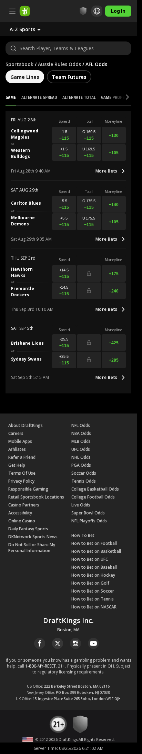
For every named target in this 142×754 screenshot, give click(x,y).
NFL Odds (80, 425)
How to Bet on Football (94, 543)
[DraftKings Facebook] (39, 643)
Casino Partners (23, 505)
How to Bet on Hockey (93, 575)
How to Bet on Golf (90, 583)
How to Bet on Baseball (94, 567)
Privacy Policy (21, 481)
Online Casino (21, 521)
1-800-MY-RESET (40, 666)
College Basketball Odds (95, 489)
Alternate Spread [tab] (39, 97)
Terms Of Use (22, 473)
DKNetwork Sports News (33, 537)
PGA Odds (81, 465)
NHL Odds (81, 457)
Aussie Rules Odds (59, 64)
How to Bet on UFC (89, 559)
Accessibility (20, 513)
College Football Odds (93, 497)
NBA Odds (81, 433)
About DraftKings (25, 425)
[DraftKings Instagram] (75, 643)
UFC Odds (80, 449)
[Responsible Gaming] (83, 11)
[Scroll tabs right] (121, 97)
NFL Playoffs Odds (89, 521)
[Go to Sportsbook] (24, 11)
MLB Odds (81, 441)
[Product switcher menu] (12, 11)
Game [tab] (11, 97)
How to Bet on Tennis (92, 599)
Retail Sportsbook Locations (36, 497)
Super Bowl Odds (88, 513)
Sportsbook (19, 64)
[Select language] (96, 11)
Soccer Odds (83, 473)
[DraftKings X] (57, 643)
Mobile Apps (20, 441)
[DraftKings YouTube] (93, 643)
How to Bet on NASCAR (93, 607)
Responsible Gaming (28, 489)
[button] (30, 29)
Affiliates (17, 449)
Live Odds (80, 505)
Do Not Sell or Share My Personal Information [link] (31, 547)
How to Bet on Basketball (96, 551)
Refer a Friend (22, 457)
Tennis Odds (83, 481)
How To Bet (82, 535)
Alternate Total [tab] (78, 97)
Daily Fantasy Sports (28, 529)
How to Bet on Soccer (92, 591)
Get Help (16, 465)
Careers (15, 433)
